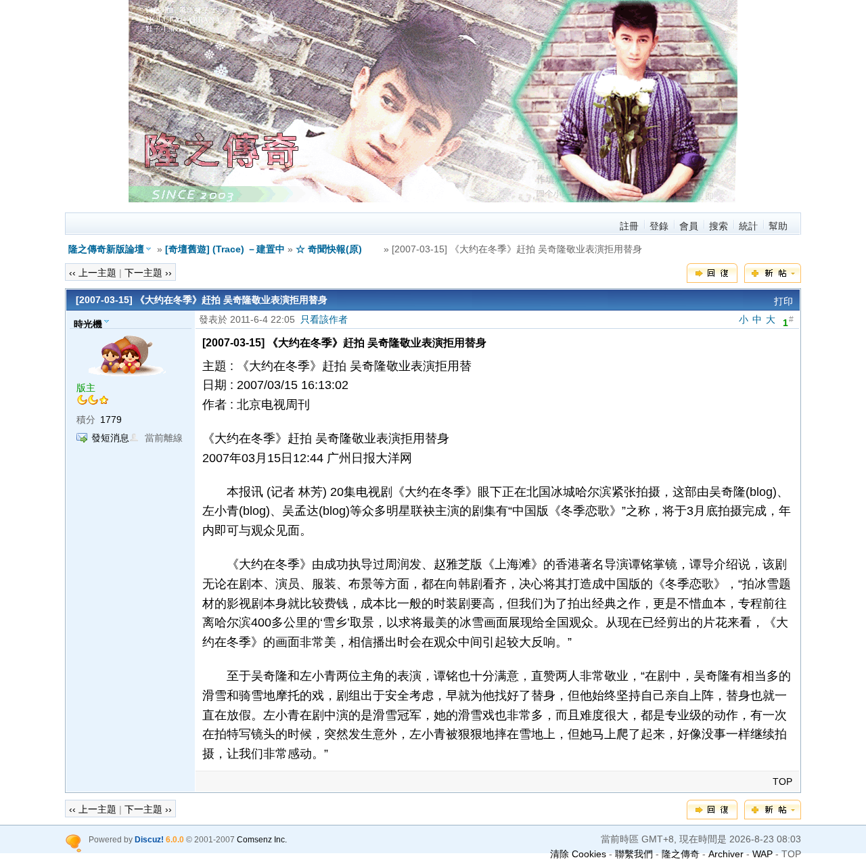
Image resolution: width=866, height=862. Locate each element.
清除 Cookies (578, 853)
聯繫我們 (634, 853)
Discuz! (149, 839)
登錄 (659, 226)
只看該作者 (324, 319)
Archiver (726, 853)
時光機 (88, 323)
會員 (688, 226)
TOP (782, 781)
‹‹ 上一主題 (92, 272)
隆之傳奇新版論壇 (106, 249)
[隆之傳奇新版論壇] (433, 199)
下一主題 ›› (148, 272)
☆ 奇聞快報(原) (338, 249)
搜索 (718, 226)
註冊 (629, 226)
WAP (762, 853)
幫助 (778, 226)
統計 (748, 226)
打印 (783, 301)
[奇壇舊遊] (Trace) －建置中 (225, 249)
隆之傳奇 (681, 853)
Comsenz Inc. (262, 839)
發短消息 (110, 437)
